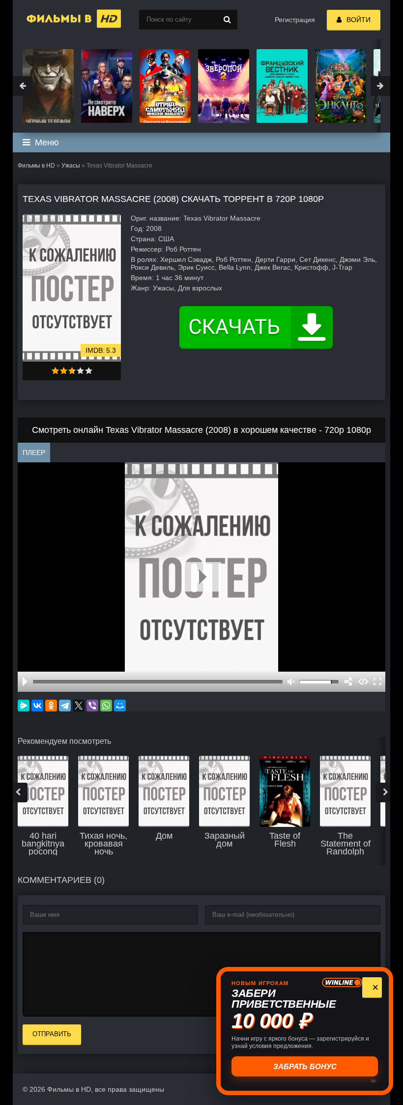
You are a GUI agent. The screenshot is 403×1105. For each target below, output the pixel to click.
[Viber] (92, 705)
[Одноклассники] (51, 705)
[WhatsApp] (106, 705)
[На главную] (62, 19)
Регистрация (295, 20)
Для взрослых (200, 288)
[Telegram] (65, 705)
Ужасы (70, 165)
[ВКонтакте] (37, 705)
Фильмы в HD (36, 165)
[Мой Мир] (120, 705)
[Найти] (227, 19)
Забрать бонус (305, 1066)
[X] (79, 705)
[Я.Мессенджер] (23, 705)
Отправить (51, 1034)
